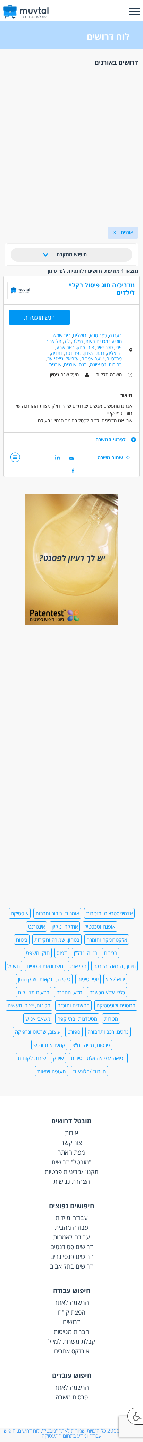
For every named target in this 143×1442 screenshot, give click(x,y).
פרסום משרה (72, 1397)
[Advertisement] (71, 144)
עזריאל (72, 358)
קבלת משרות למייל (71, 1341)
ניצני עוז (55, 358)
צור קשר (71, 1142)
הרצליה (114, 353)
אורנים (70, 364)
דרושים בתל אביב (71, 1266)
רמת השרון (94, 353)
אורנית (55, 364)
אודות (71, 1133)
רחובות (115, 364)
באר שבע (65, 347)
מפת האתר (71, 1152)
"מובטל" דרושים (71, 1162)
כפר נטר (73, 353)
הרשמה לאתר (71, 1302)
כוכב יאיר (104, 347)
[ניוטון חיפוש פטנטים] (71, 623)
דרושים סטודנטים (71, 1247)
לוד (67, 341)
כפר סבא (98, 335)
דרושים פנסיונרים (71, 1256)
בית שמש (61, 335)
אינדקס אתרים (71, 1351)
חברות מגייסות (71, 1331)
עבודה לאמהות (71, 1237)
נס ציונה (98, 364)
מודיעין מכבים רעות (103, 341)
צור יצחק (85, 347)
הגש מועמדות (39, 317)
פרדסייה (114, 358)
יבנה (83, 364)
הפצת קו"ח (71, 1312)
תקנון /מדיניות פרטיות (71, 1171)
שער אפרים (92, 358)
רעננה (115, 335)
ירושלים (80, 335)
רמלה (77, 341)
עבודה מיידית (72, 1217)
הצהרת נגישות (71, 1181)
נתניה (56, 353)
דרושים (71, 1322)
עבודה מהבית (72, 1227)
